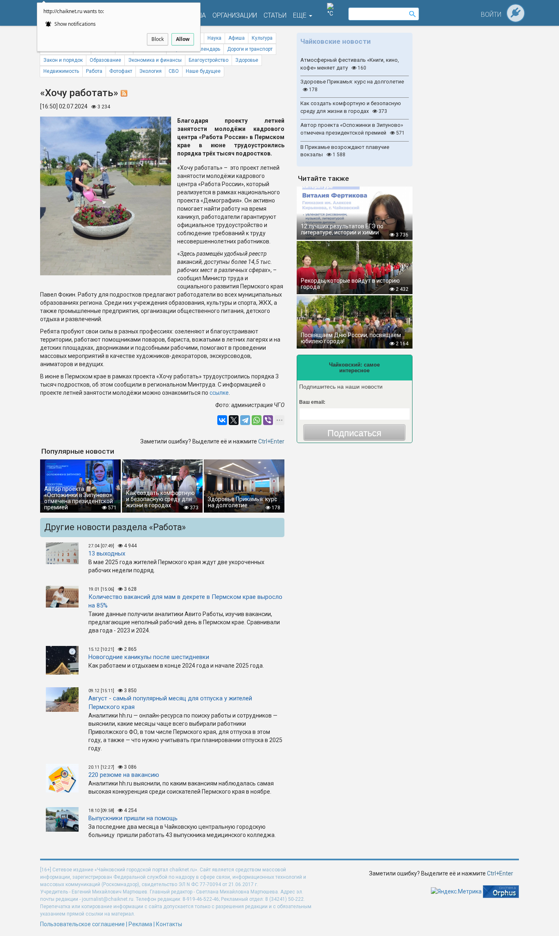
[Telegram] (245, 420)
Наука (214, 38)
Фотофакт (120, 71)
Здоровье (246, 60)
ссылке (219, 392)
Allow (182, 39)
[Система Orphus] (501, 891)
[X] (234, 420)
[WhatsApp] (256, 420)
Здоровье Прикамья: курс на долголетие (352, 85)
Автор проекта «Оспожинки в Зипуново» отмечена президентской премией (352, 129)
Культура (262, 38)
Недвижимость (61, 71)
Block (157, 39)
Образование (105, 60)
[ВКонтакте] (222, 420)
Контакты (169, 924)
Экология (150, 71)
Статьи (275, 15)
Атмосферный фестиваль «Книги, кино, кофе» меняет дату (349, 64)
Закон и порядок (63, 60)
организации (234, 15)
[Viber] (268, 420)
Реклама (140, 924)
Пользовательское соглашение (82, 924)
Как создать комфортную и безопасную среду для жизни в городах (350, 107)
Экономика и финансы (155, 60)
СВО (174, 71)
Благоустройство (208, 60)
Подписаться (354, 433)
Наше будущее (203, 71)
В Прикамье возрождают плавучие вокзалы (344, 151)
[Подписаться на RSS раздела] (124, 93)
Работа (94, 71)
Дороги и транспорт (250, 49)
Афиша (236, 38)
